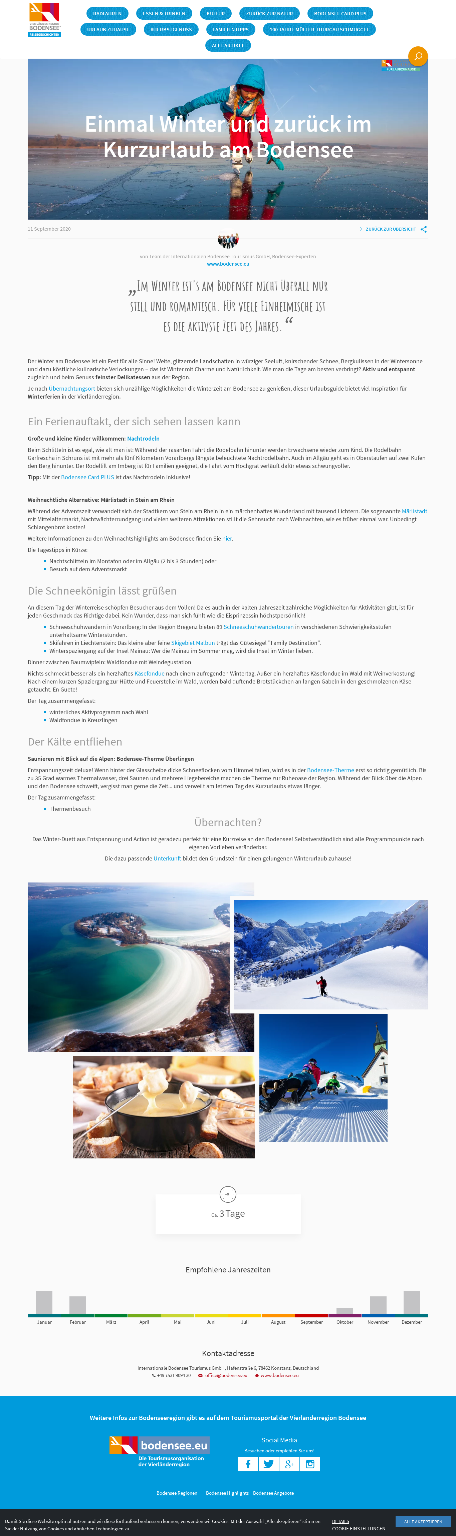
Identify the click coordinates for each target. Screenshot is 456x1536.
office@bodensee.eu (225, 1375)
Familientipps (231, 29)
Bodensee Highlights (227, 1493)
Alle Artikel (228, 45)
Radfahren (107, 13)
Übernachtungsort (72, 388)
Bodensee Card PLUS (340, 13)
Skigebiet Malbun (193, 643)
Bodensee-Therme (330, 770)
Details (340, 1521)
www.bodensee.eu (228, 263)
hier (227, 538)
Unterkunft (167, 858)
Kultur (216, 13)
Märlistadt (414, 511)
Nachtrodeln (143, 438)
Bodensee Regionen (177, 1493)
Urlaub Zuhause (108, 29)
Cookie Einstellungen (359, 1528)
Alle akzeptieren (423, 1522)
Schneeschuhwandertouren (259, 627)
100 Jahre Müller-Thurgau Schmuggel (319, 29)
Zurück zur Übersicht (390, 229)
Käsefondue (150, 673)
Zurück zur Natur (269, 13)
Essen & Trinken (164, 13)
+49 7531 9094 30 (174, 1375)
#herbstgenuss (171, 29)
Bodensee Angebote (273, 1493)
